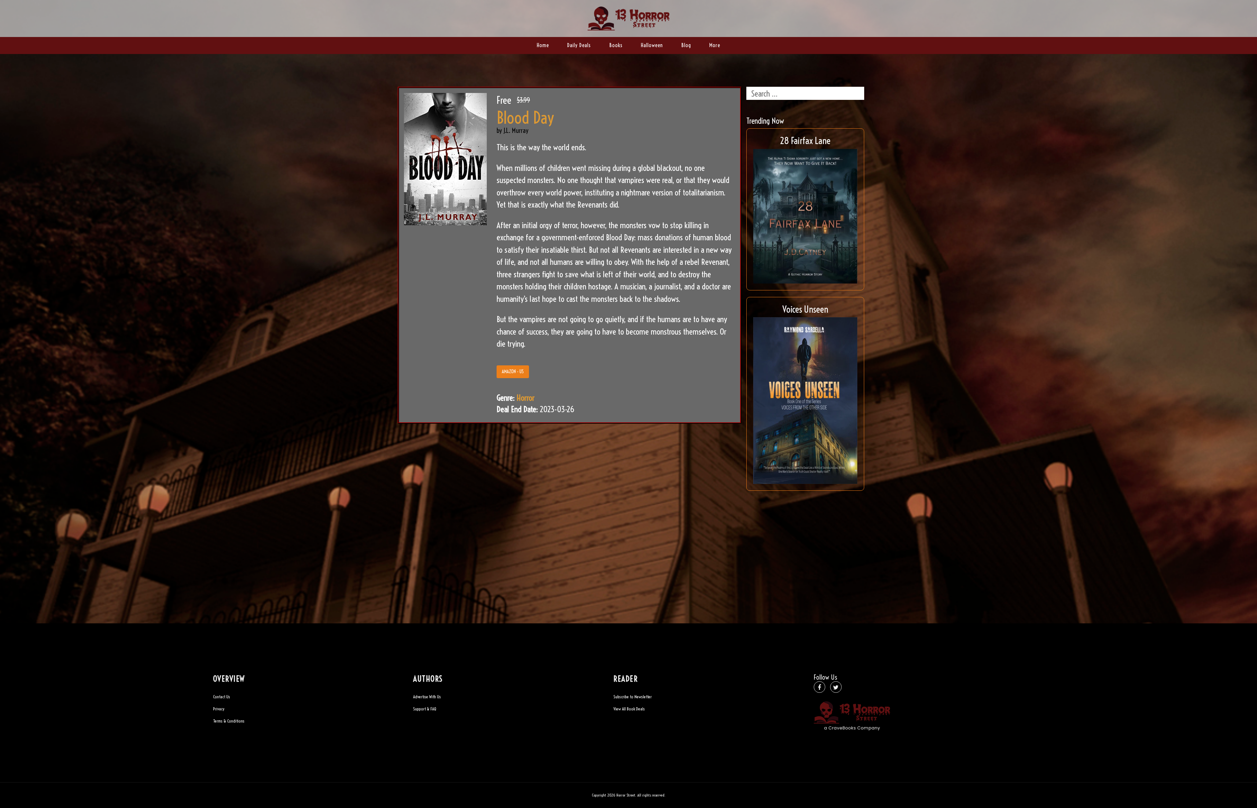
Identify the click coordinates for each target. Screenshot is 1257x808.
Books (616, 45)
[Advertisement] (805, 543)
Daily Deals (579, 45)
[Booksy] (628, 17)
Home (543, 45)
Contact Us (221, 696)
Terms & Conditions (229, 721)
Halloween (652, 45)
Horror (526, 398)
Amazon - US (513, 372)
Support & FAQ (424, 708)
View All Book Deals (629, 708)
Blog (686, 45)
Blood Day (525, 118)
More (714, 45)
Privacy (218, 708)
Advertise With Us (427, 696)
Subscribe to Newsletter (632, 696)
